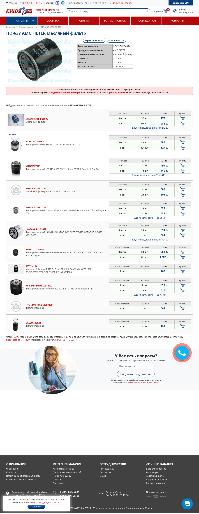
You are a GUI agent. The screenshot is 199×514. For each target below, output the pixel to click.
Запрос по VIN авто (156, 479)
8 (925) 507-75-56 (69, 495)
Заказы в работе (155, 475)
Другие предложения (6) (150, 127)
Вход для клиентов (156, 468)
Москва (13, 2)
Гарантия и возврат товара (21, 479)
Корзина (158, 11)
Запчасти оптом (115, 20)
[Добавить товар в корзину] (182, 118)
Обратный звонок (122, 2)
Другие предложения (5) (150, 239)
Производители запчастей (67, 472)
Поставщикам (146, 20)
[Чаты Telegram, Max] (187, 503)
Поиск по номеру (62, 475)
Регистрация (186, 12)
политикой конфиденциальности (142, 382)
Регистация (152, 472)
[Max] (57, 3)
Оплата (84, 20)
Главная (10, 27)
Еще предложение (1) (150, 217)
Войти (182, 9)
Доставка (53, 20)
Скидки (103, 475)
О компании (12, 468)
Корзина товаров (155, 483)
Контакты (177, 20)
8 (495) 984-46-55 (32, 2)
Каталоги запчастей (63, 468)
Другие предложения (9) (150, 175)
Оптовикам (105, 472)
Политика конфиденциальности (23, 475)
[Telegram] (63, 3)
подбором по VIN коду (18, 339)
